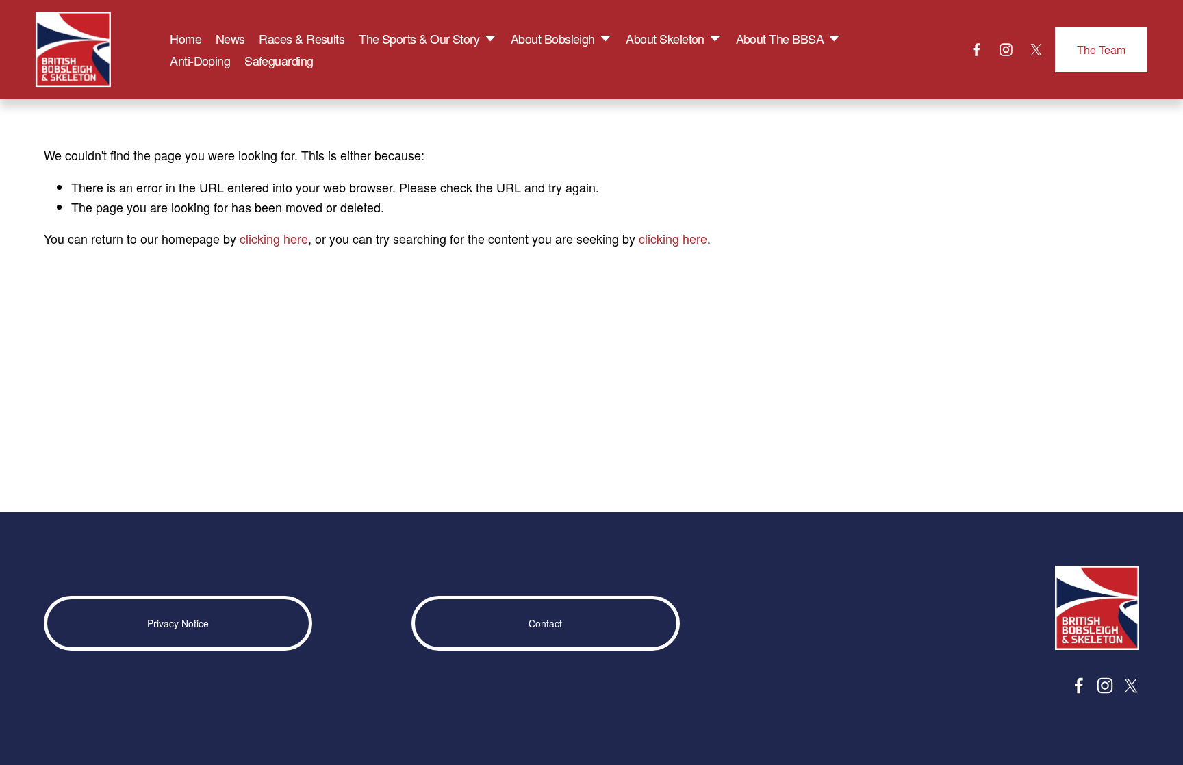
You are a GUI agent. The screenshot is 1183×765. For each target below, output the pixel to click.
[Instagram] (1006, 50)
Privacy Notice (178, 623)
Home (185, 38)
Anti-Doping (200, 60)
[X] (1036, 50)
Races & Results (301, 38)
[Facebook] (976, 50)
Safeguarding (279, 60)
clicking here (274, 238)
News (230, 38)
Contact (545, 623)
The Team (1101, 50)
